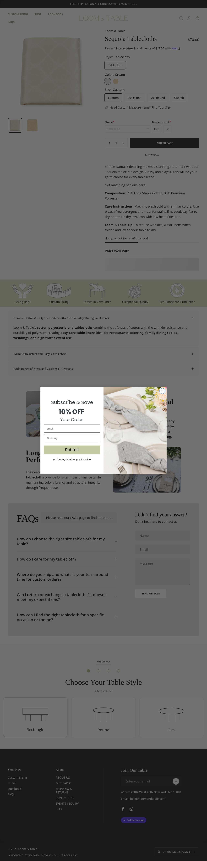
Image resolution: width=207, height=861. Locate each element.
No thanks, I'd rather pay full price (72, 459)
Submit (72, 449)
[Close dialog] (162, 391)
